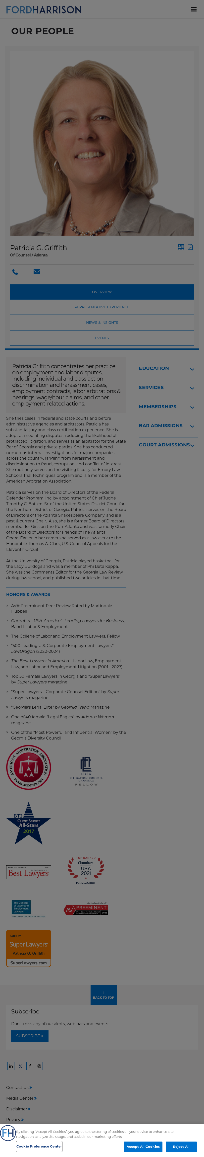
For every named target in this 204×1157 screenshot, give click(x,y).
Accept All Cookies (143, 1147)
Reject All (181, 1147)
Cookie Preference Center (39, 1146)
